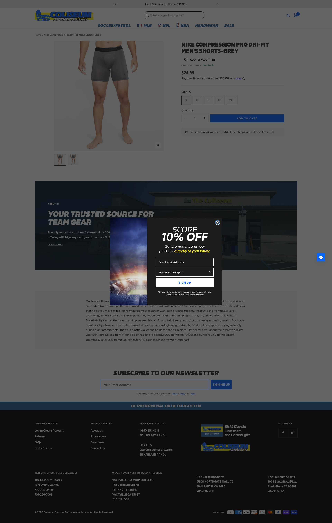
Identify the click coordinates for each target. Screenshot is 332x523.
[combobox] (184, 272)
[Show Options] (210, 272)
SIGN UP (185, 282)
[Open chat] (321, 257)
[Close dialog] (217, 222)
